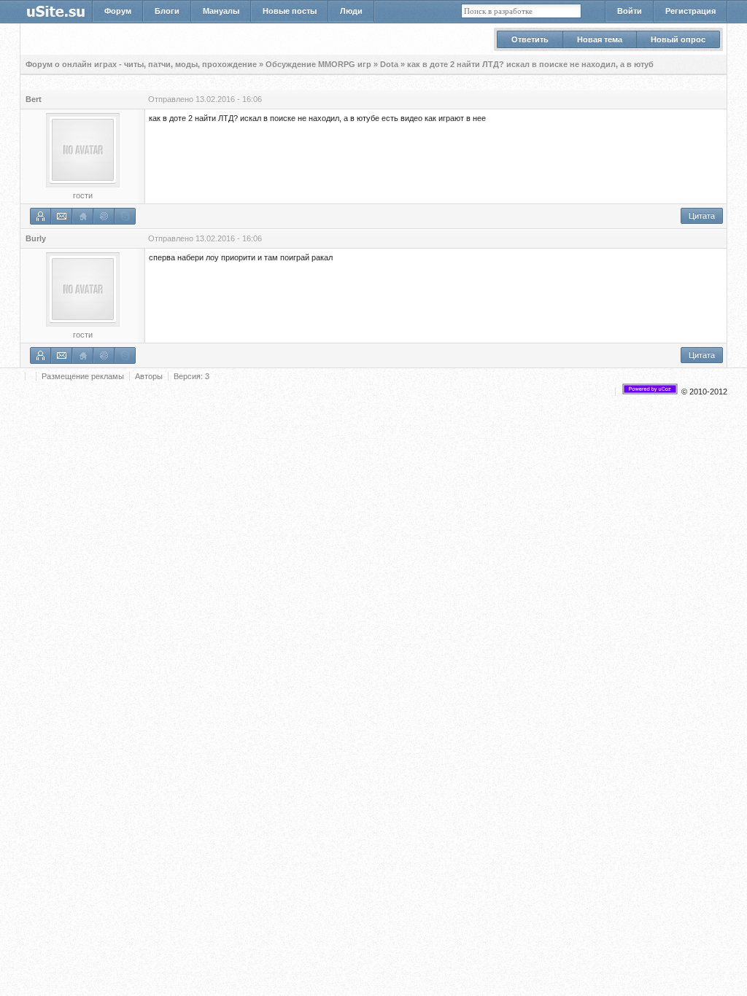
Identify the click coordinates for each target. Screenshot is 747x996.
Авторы (149, 376)
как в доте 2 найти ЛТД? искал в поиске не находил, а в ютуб (530, 64)
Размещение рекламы (83, 376)
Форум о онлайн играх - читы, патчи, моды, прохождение (141, 64)
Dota (389, 64)
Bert (34, 99)
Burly (36, 238)
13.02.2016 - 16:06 (229, 99)
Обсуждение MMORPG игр (318, 64)
